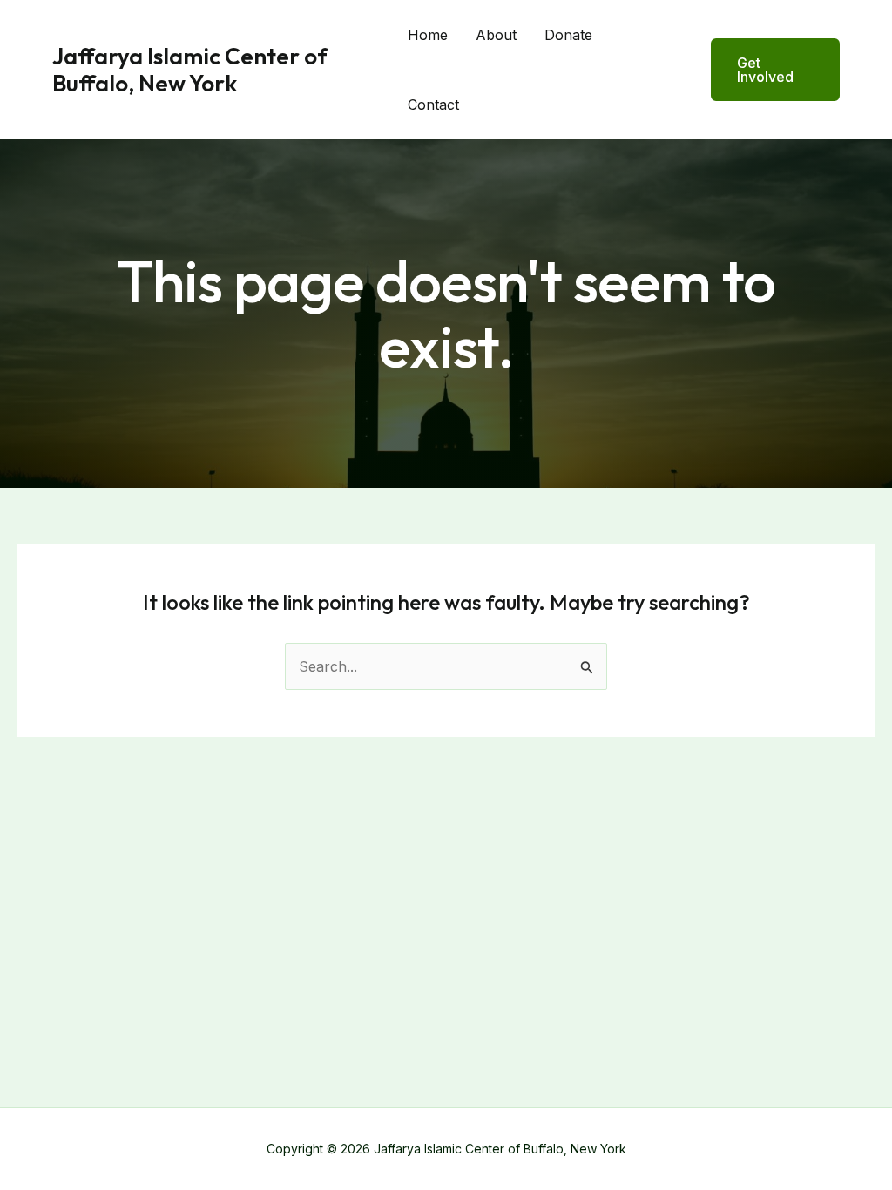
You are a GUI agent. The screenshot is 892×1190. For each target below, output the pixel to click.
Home (428, 35)
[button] (764, 69)
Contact (433, 104)
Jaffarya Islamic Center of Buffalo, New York (190, 70)
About (496, 35)
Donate (568, 35)
